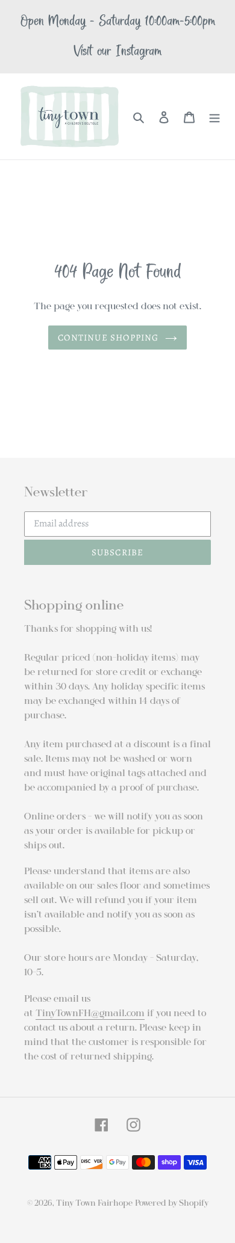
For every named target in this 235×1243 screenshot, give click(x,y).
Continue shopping (108, 338)
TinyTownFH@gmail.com (90, 1013)
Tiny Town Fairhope (94, 1203)
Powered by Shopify (171, 1203)
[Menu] (214, 117)
